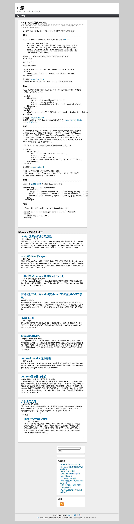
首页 (18, 16)
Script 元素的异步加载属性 (36, 236)
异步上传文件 (28, 401)
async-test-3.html (37, 167)
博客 (74, 515)
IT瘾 (20, 8)
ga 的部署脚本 (36, 184)
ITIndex (68, 515)
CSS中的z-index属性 (69, 478)
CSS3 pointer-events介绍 (70, 474)
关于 (80, 515)
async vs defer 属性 (68, 471)
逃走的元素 (27, 318)
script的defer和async (33, 256)
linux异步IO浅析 (30, 336)
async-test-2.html (37, 118)
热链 (23, 16)
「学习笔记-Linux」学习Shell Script (42, 276)
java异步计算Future (35, 418)
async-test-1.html (37, 79)
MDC (66, 39)
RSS (62, 504)
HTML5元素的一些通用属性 (71, 485)
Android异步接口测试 (33, 376)
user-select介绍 (66, 476)
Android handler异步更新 (36, 358)
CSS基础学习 (66, 487)
